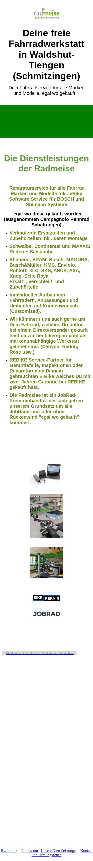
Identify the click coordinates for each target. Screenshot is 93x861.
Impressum (29, 851)
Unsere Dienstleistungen (59, 851)
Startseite (9, 851)
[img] (47, 14)
